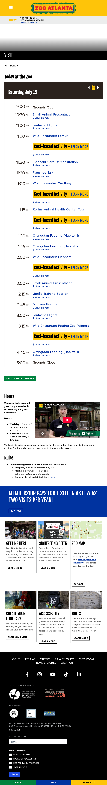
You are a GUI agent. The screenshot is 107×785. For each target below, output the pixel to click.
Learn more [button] (48, 568)
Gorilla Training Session (50, 293)
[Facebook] (27, 674)
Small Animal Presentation (52, 114)
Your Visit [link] (89, 782)
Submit (14, 774)
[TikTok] (66, 674)
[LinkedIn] (79, 674)
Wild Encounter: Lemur (50, 135)
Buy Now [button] (15, 510)
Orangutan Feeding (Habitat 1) (56, 235)
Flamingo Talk (43, 172)
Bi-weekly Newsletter (24, 755)
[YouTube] (53, 674)
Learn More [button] (15, 568)
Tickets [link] (17, 782)
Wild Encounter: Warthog (52, 183)
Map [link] (53, 782)
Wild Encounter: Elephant (52, 257)
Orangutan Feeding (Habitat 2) (56, 246)
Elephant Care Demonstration (55, 162)
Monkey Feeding (45, 304)
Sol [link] (18, 730)
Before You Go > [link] (28, 22)
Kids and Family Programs (26, 763)
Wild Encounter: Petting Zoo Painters (61, 325)
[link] (53, 8)
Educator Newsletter (24, 759)
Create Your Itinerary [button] (20, 378)
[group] (86, 571)
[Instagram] (39, 674)
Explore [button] (79, 584)
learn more (79, 147)
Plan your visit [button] (17, 637)
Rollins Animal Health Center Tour (59, 209)
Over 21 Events (20, 767)
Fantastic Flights (45, 125)
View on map (42, 118)
